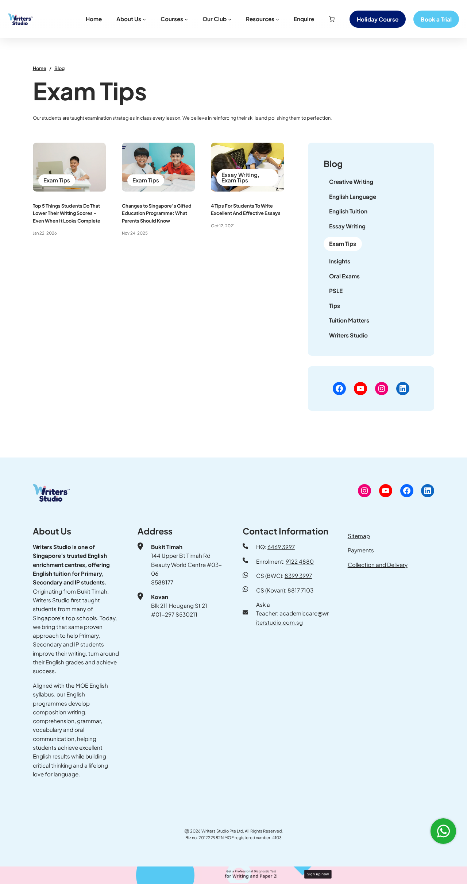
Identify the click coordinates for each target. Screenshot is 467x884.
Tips (334, 305)
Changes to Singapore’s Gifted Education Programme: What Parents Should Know (157, 213)
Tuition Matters (349, 320)
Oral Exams (344, 276)
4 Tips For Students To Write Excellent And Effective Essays (246, 209)
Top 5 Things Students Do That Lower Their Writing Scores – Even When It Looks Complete (66, 213)
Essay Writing (239, 174)
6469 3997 (281, 546)
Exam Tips (56, 180)
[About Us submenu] (144, 19)
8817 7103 (300, 590)
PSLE (336, 290)
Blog (59, 68)
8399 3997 (298, 575)
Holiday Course (377, 19)
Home (39, 68)
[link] (332, 19)
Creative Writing (351, 181)
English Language (352, 196)
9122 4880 (300, 561)
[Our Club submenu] (229, 19)
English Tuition (348, 211)
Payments (361, 550)
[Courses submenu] (186, 19)
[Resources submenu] (277, 19)
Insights (339, 261)
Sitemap (359, 535)
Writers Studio (348, 335)
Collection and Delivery (378, 564)
